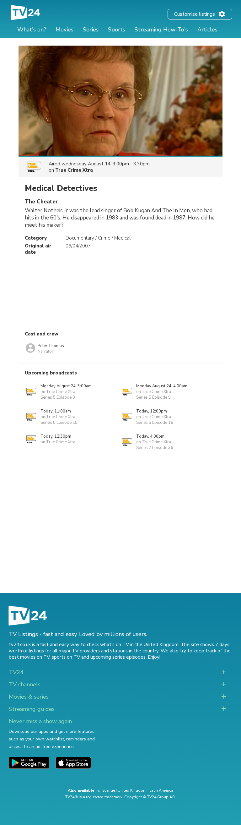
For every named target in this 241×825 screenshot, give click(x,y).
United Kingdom (132, 790)
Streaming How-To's (161, 29)
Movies (64, 29)
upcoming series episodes (118, 657)
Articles (207, 29)
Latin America (161, 790)
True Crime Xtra (74, 170)
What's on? (31, 29)
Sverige (108, 790)
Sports (116, 29)
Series (91, 29)
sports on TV (66, 657)
